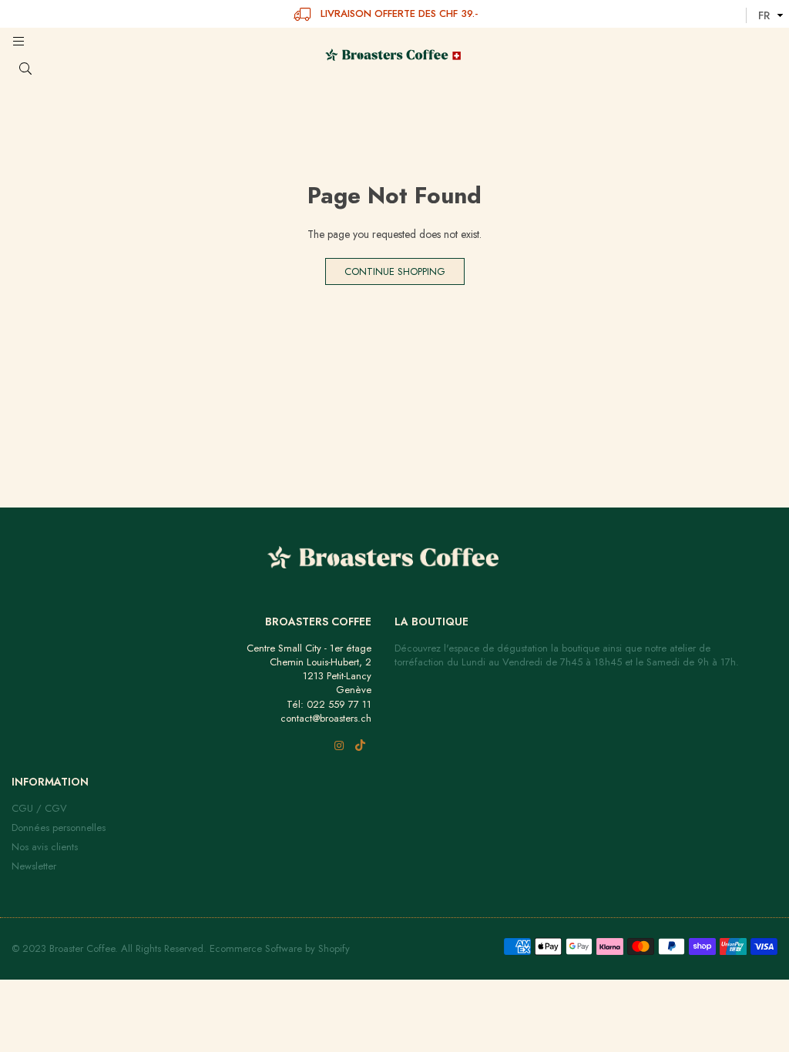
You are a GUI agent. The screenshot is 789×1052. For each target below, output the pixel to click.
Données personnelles (59, 827)
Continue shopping (394, 271)
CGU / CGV (39, 808)
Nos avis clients (45, 846)
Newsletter (34, 866)
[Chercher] (40, 69)
